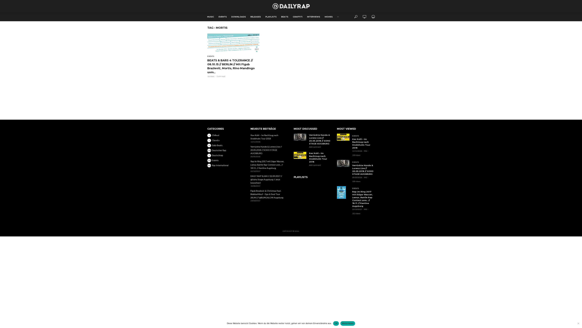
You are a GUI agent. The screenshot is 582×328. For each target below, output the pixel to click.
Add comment (315, 147)
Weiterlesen (348, 323)
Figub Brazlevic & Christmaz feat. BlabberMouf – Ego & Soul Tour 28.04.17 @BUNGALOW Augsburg (267, 194)
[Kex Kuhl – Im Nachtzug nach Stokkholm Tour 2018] (300, 155)
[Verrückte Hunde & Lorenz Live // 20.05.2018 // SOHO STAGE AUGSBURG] (300, 137)
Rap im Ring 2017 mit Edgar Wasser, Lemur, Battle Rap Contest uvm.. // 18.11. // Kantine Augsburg (267, 164)
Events (223, 16)
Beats (284, 16)
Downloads (238, 16)
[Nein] (578, 323)
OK (336, 323)
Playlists (271, 16)
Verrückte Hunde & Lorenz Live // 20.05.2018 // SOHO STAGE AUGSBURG (266, 150)
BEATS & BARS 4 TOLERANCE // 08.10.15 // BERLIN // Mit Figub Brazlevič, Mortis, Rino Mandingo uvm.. (231, 66)
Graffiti (298, 16)
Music (210, 16)
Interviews (313, 16)
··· (338, 16)
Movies (329, 16)
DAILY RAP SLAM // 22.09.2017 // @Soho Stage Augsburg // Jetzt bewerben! (266, 179)
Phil (365, 151)
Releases (255, 16)
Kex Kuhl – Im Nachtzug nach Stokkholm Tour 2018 (264, 137)
